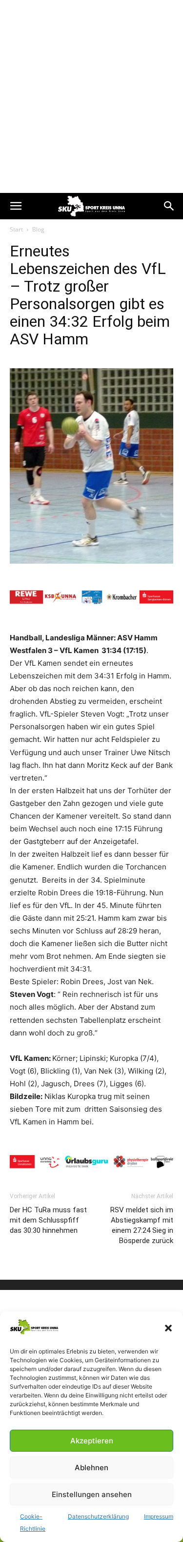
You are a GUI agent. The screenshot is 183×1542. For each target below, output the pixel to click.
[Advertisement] (91, 96)
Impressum (158, 1516)
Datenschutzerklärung (98, 1516)
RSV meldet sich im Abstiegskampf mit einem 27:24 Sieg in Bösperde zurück (141, 1225)
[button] (168, 1328)
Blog (38, 229)
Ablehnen (91, 1467)
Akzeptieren (91, 1440)
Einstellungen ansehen (92, 1494)
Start (16, 229)
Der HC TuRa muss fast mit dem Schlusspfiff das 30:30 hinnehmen (48, 1220)
